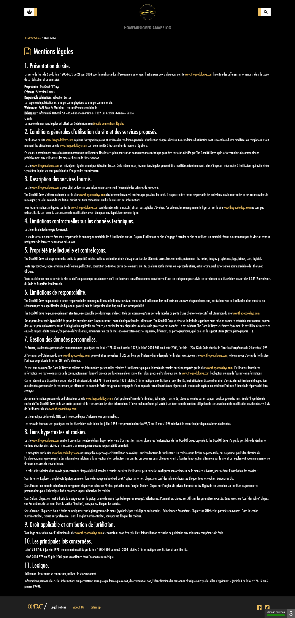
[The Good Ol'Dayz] (147, 12)
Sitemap (96, 607)
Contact (35, 607)
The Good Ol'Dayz (32, 37)
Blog (166, 28)
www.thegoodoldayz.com (198, 74)
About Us (78, 607)
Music (139, 28)
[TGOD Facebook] (259, 607)
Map (158, 28)
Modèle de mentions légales (108, 123)
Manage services (276, 612)
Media (149, 28)
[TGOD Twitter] (267, 607)
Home (129, 28)
